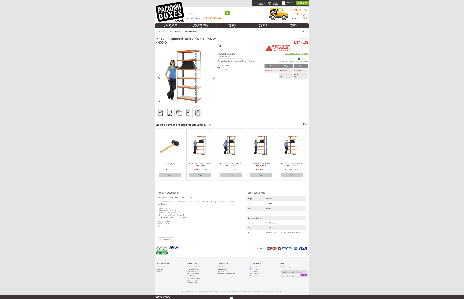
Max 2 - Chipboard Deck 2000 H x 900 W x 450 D (231, 165)
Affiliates (221, 267)
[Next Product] (306, 31)
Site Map (159, 271)
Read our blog (285, 267)
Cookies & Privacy (193, 269)
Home (158, 31)
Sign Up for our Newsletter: (291, 272)
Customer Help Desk (194, 267)
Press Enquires (223, 271)
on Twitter (254, 269)
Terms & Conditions (193, 278)
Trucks (232, 26)
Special (293, 26)
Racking (263, 26)
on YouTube (255, 274)
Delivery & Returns (193, 271)
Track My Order (192, 276)
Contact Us (160, 267)
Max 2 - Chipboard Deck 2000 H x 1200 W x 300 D (291, 165)
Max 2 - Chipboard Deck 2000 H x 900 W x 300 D (200, 165)
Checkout (302, 3)
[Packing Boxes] (170, 12)
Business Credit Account (226, 274)
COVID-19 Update (193, 274)
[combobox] (208, 13)
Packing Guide (192, 283)
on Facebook (255, 267)
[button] (159, 103)
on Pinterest (255, 276)
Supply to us (222, 269)
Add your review (166, 239)
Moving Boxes (170, 26)
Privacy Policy (192, 280)
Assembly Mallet (169, 164)
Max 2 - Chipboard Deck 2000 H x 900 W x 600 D (261, 165)
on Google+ (255, 271)
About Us (159, 269)
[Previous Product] (303, 31)
